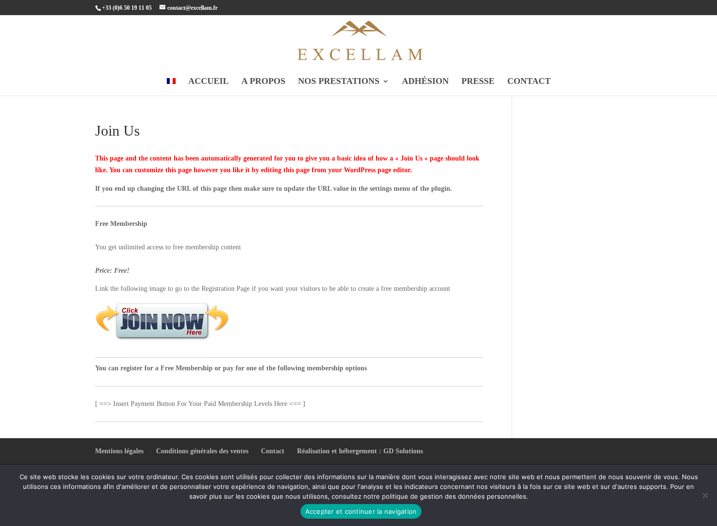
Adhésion (425, 82)
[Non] (705, 495)
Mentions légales (119, 451)
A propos (263, 82)
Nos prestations (338, 82)
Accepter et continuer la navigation (361, 511)
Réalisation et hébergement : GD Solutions (360, 451)
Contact (529, 82)
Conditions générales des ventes (202, 451)
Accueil (208, 82)
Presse (478, 82)
